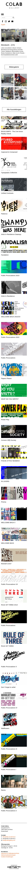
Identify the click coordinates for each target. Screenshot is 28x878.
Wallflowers (5, 728)
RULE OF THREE (7, 646)
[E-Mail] (12, 21)
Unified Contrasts (7, 193)
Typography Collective (9, 172)
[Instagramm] (5, 21)
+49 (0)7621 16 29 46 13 (8, 837)
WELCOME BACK (7, 543)
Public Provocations (8, 358)
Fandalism (5, 255)
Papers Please (6, 378)
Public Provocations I (8, 769)
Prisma (3, 502)
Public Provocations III (9, 749)
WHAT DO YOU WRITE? (10, 399)
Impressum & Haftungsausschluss (10, 853)
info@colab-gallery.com (9, 840)
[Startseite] (14, 5)
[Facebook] (2, 21)
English (3, 24)
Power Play (5, 419)
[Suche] (13, 17)
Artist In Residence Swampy (11, 234)
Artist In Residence (8, 296)
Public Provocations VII (9, 584)
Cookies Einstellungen (7, 856)
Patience (4, 214)
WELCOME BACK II (8, 522)
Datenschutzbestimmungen (8, 855)
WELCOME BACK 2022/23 (10, 317)
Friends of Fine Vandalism (10, 461)
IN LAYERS (5, 481)
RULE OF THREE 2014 (9, 605)
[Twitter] (9, 21)
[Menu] (2, 14)
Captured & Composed (9, 152)
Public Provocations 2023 (10, 275)
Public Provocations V (9, 666)
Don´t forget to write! (8, 687)
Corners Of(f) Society (8, 440)
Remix (3, 790)
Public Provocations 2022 (10, 337)
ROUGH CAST (6, 564)
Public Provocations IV (9, 708)
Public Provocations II (9, 811)
